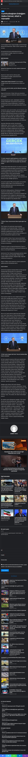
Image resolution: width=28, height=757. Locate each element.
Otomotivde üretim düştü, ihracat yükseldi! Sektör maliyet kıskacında (18, 684)
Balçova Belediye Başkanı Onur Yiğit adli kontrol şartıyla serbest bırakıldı (7, 489)
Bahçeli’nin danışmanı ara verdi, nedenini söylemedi (13, 68)
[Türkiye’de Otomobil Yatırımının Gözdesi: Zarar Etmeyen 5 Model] (5, 615)
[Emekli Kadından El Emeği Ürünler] (5, 600)
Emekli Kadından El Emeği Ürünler (17, 598)
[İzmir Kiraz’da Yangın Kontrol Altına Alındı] (5, 662)
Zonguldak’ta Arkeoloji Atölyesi (20, 504)
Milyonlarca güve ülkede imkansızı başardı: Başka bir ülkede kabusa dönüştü (18, 606)
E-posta (3, 555)
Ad (2, 550)
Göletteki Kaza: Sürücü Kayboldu (17, 678)
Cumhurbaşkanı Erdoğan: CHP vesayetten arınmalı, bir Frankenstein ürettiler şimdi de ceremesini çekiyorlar (21, 520)
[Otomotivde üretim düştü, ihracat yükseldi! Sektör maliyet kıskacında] (5, 685)
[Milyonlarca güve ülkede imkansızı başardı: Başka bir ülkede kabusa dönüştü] (5, 605)
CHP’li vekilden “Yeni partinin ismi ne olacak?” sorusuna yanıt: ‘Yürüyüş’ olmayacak (20, 489)
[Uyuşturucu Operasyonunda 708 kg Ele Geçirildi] (4, 63)
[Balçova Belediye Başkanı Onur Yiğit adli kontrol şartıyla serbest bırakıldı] (7, 483)
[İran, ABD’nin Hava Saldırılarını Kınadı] (7, 512)
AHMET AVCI (5, 21)
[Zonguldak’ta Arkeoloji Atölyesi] (21, 498)
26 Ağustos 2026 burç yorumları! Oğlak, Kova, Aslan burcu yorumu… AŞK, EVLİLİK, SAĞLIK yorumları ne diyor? (18, 593)
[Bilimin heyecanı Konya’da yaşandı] (5, 668)
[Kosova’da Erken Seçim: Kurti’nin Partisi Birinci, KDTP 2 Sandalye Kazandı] (7, 498)
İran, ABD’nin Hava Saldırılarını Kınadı (5, 518)
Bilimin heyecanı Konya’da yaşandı (18, 666)
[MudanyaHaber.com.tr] (14, 4)
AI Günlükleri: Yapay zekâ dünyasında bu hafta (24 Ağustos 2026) (18, 691)
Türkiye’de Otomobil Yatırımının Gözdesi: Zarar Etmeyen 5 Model (17, 614)
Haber (8, 8)
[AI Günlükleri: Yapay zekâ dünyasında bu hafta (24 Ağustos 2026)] (5, 691)
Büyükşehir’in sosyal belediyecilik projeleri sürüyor (13, 657)
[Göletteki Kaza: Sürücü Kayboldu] (5, 680)
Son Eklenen (14, 576)
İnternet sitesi (4, 559)
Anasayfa (4, 8)
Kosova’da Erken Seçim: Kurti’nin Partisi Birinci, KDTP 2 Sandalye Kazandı (7, 504)
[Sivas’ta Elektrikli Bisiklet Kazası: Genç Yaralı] (5, 674)
